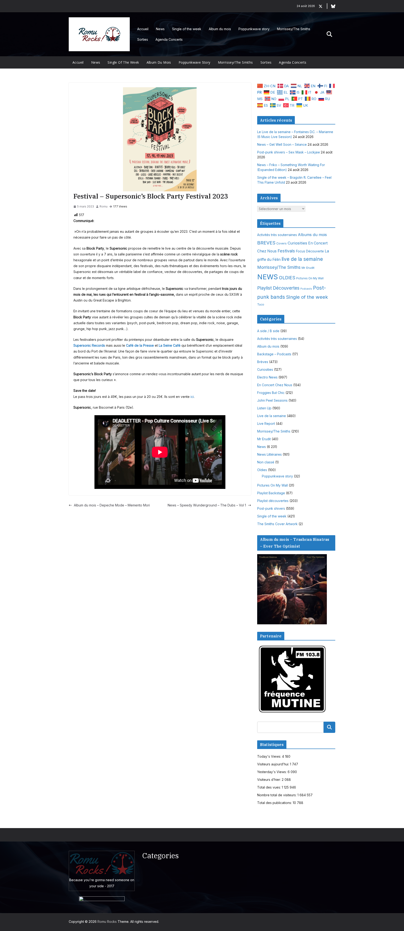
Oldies (262, 470)
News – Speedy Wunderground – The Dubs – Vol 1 (207, 505)
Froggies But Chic (271, 393)
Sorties (142, 39)
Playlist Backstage (271, 493)
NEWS (267, 277)
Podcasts (306, 288)
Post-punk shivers (271, 508)
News (160, 29)
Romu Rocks (107, 922)
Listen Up (264, 408)
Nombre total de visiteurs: (277, 795)
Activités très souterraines (277, 235)
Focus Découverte (310, 251)
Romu (104, 206)
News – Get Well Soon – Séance (282, 144)
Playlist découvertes (273, 501)
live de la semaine (302, 259)
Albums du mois (312, 234)
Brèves (262, 362)
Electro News (267, 377)
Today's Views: (269, 756)
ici (192, 397)
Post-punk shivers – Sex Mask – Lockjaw (288, 152)
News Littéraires (269, 454)
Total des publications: (275, 803)
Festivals (286, 250)
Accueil (142, 29)
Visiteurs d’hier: (269, 780)
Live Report (266, 423)
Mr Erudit (308, 267)
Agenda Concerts (169, 39)
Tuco (260, 304)
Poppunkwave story (254, 29)
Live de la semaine (271, 416)
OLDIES (287, 277)
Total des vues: (269, 787)
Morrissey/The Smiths (293, 29)
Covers (281, 243)
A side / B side (268, 331)
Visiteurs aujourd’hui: (273, 764)
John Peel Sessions (272, 400)
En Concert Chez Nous (274, 385)
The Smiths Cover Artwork (277, 524)
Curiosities (297, 243)
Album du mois (220, 29)
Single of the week (186, 29)
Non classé (265, 462)
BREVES (266, 243)
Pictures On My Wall (310, 278)
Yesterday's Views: (272, 772)
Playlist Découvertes (278, 288)
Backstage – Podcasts (274, 354)
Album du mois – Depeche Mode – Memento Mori (112, 505)
